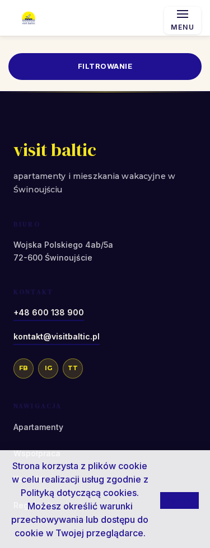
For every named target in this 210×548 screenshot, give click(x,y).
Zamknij (179, 499)
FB (23, 368)
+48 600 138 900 (48, 312)
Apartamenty (38, 427)
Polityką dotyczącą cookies (79, 492)
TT (73, 368)
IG (48, 368)
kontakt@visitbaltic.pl (56, 336)
